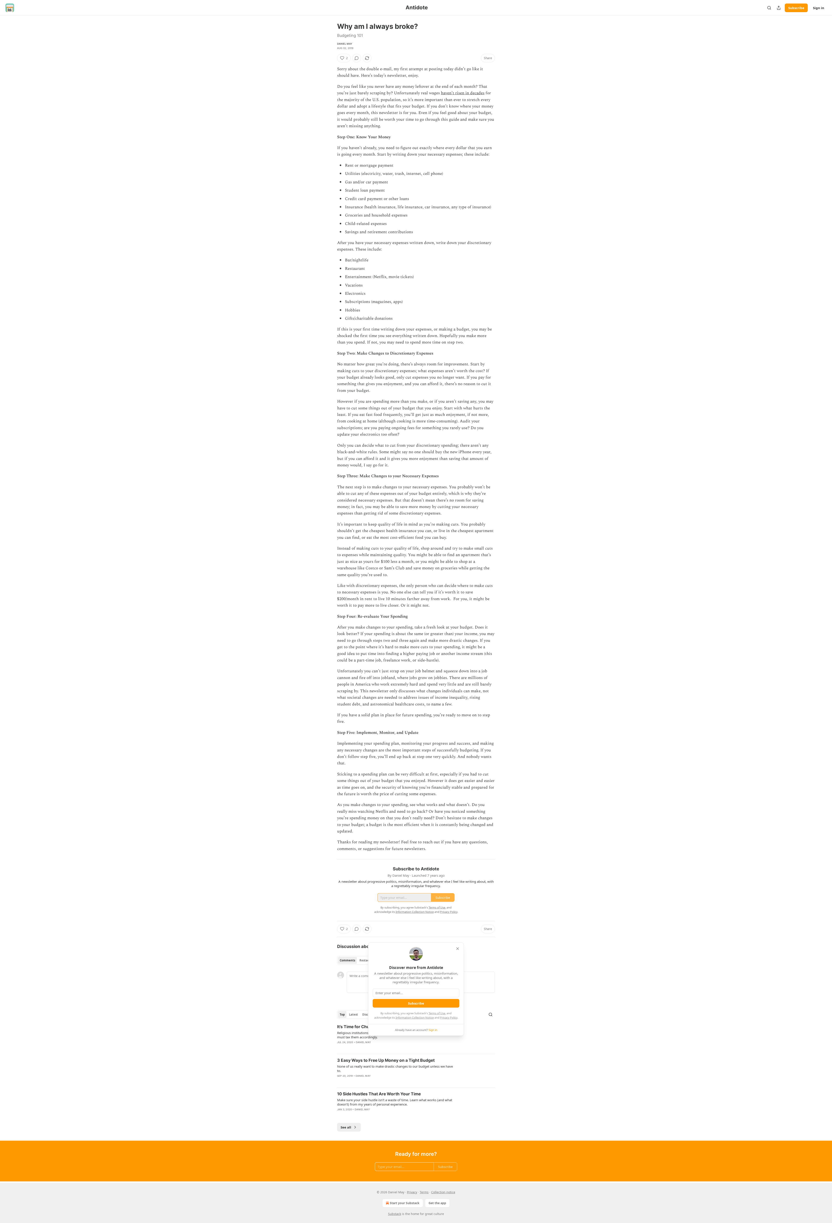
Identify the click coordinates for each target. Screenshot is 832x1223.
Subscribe (796, 8)
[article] (416, 1037)
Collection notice (443, 1192)
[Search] (769, 7)
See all (346, 1127)
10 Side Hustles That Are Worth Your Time (379, 1093)
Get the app (437, 1203)
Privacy (412, 1192)
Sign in (818, 8)
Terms (424, 1192)
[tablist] (356, 960)
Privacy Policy (448, 1017)
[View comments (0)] (356, 58)
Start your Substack (404, 1203)
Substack (394, 1214)
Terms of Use (437, 1013)
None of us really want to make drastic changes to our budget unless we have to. (395, 1068)
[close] (457, 948)
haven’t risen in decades (462, 93)
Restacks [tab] (365, 960)
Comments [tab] (347, 960)
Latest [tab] (353, 1014)
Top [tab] (342, 1014)
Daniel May (344, 43)
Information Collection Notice (415, 1017)
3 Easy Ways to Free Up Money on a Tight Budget (386, 1060)
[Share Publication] (778, 7)
